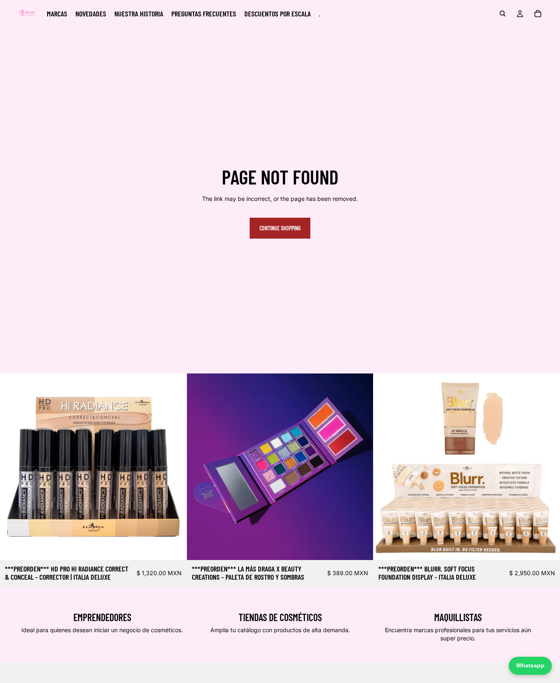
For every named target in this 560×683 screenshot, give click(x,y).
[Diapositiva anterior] (199, 467)
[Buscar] (503, 14)
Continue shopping (280, 228)
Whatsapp (530, 665)
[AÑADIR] (173, 547)
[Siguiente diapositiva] (360, 467)
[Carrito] (538, 14)
